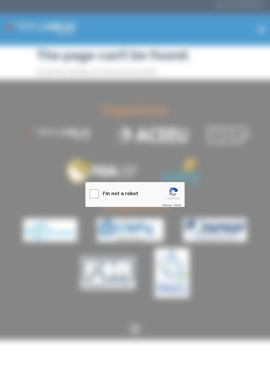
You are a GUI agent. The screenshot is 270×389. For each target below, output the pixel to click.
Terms (178, 205)
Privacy (166, 205)
